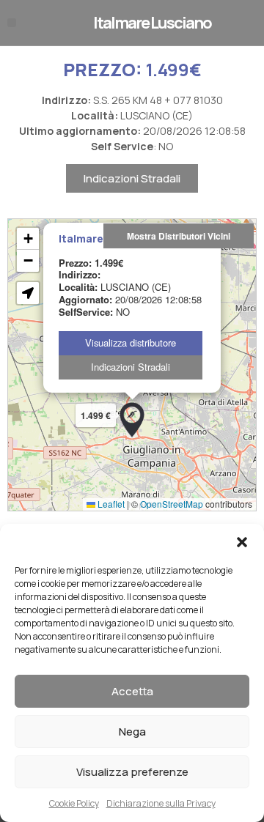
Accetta (132, 691)
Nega (132, 731)
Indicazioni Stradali (132, 178)
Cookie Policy (74, 803)
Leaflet (110, 503)
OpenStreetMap (171, 503)
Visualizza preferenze (132, 772)
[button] (242, 542)
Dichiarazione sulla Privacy (161, 803)
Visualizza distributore (130, 342)
